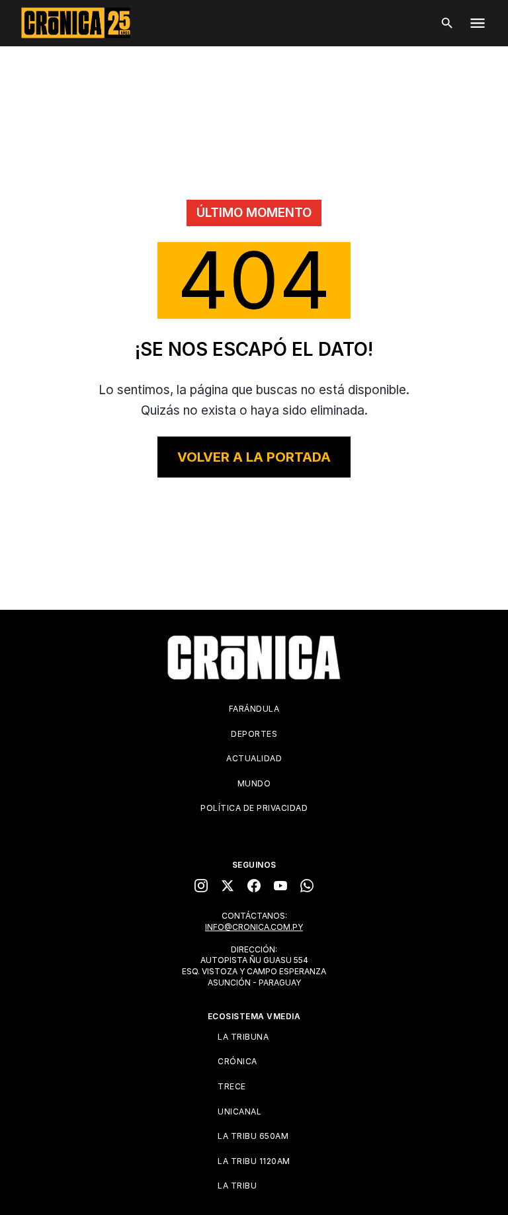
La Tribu (237, 1186)
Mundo (254, 783)
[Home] (254, 657)
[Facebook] (254, 885)
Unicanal (239, 1111)
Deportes (254, 734)
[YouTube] (280, 885)
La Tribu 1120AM (254, 1161)
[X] (227, 885)
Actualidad (254, 758)
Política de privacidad (254, 808)
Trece (232, 1086)
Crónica (237, 1061)
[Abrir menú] (477, 23)
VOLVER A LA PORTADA (254, 457)
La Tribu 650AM (253, 1136)
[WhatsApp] (307, 885)
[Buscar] (447, 23)
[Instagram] (201, 885)
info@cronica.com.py (254, 927)
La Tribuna (243, 1037)
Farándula (254, 709)
